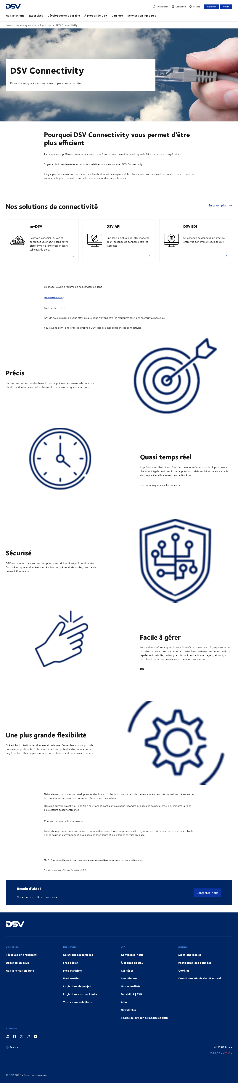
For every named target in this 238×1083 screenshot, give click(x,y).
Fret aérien (70, 962)
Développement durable (63, 15)
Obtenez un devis (17, 962)
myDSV (36, 226)
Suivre (226, 6)
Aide (124, 1002)
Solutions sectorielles (78, 954)
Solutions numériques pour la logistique (28, 25)
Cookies (183, 970)
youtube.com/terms (53, 297)
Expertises (36, 15)
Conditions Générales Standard (199, 978)
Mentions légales (189, 954)
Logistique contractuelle (80, 994)
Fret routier (71, 978)
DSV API (113, 226)
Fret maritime (72, 970)
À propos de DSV (95, 15)
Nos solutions (15, 15)
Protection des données (194, 962)
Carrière (117, 15)
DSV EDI (190, 226)
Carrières (127, 970)
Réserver (211, 6)
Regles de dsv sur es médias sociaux (144, 1017)
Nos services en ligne (20, 970)
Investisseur (129, 978)
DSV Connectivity (67, 25)
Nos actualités (130, 986)
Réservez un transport (21, 954)
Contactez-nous (207, 893)
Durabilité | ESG (131, 994)
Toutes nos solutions (77, 1002)
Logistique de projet (77, 986)
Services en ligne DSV (142, 15)
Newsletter (128, 1010)
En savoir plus (218, 205)
